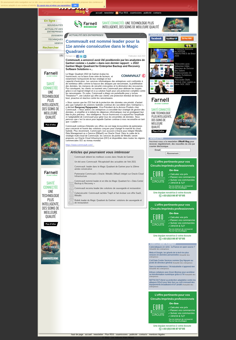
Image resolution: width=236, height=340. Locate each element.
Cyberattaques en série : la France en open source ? (172, 247)
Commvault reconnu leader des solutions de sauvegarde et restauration (107, 188)
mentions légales (157, 334)
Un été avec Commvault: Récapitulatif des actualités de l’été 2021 (105, 162)
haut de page (77, 334)
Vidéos (58, 43)
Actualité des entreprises (54, 30)
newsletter (109, 13)
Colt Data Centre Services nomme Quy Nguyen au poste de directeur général (171, 261)
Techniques (55, 39)
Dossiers (57, 35)
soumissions (136, 13)
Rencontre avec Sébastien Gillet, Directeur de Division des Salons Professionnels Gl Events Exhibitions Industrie (184, 71)
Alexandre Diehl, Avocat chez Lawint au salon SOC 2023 (185, 82)
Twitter (171, 38)
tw (81, 56)
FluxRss (187, 38)
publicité (147, 13)
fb (77, 56)
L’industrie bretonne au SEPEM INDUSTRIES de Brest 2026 (185, 52)
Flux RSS (123, 13)
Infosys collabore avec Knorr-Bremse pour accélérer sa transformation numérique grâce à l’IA (172, 273)
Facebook (156, 38)
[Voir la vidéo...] (162, 62)
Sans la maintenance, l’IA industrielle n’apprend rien (172, 266)
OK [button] (75, 5)
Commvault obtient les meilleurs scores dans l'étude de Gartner (103, 157)
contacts (157, 13)
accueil (99, 13)
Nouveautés (55, 25)
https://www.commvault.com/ (79, 145)
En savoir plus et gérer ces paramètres (54, 5)
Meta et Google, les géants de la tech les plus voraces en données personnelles (169, 253)
